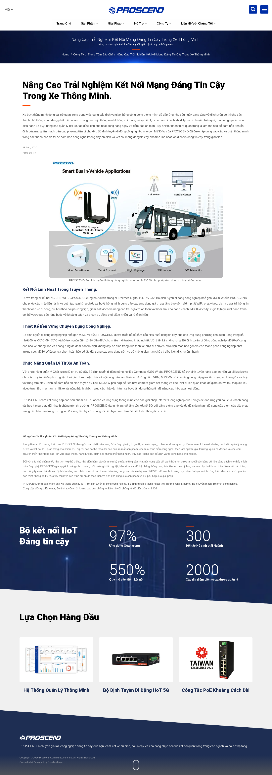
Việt (8, 9)
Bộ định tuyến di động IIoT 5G (136, 690)
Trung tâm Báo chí (100, 54)
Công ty (163, 23)
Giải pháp (115, 23)
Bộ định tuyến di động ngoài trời (146, 483)
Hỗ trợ (139, 23)
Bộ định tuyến (64, 488)
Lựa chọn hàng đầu (59, 617)
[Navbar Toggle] (264, 9)
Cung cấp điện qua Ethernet (39, 488)
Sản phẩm (88, 23)
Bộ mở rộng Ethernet (178, 483)
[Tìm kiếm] (253, 9)
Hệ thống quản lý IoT (73, 483)
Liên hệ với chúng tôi (197, 23)
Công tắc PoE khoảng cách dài (215, 690)
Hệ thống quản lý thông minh (56, 690)
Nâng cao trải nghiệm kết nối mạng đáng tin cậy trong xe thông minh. (163, 54)
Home (65, 54)
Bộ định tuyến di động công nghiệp (106, 483)
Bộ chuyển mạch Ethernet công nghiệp (214, 483)
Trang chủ (64, 23)
